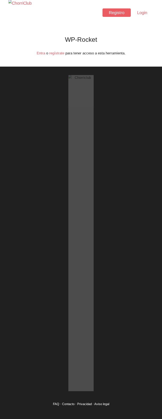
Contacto (68, 404)
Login (142, 12)
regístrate (56, 53)
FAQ (56, 404)
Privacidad (84, 404)
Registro (116, 12)
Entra (41, 53)
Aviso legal (101, 404)
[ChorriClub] (21, 12)
